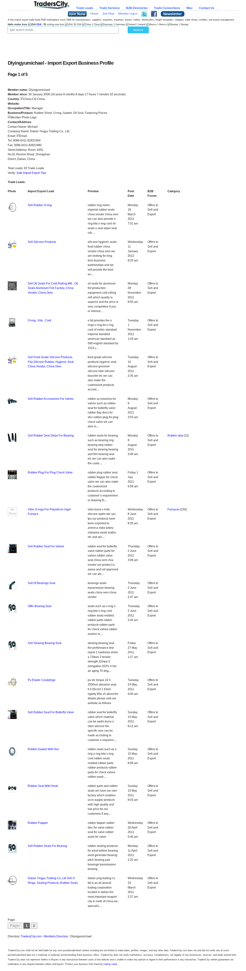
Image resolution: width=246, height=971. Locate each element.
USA (38, 24)
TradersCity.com (31, 936)
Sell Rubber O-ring (40, 205)
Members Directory (56, 936)
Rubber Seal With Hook (43, 785)
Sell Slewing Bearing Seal (44, 643)
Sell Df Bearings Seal (41, 583)
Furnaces (173, 509)
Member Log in (127, 13)
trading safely (110, 964)
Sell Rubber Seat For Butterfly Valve (51, 712)
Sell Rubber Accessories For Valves (51, 398)
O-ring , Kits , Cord (39, 320)
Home (94, 13)
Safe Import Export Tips (31, 172)
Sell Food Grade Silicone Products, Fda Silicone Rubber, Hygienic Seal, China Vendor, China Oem (51, 362)
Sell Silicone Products (42, 241)
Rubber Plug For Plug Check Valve (50, 472)
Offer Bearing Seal (39, 606)
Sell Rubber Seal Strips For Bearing (51, 435)
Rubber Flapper (38, 822)
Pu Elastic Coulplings (41, 680)
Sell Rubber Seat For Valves (46, 546)
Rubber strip (175, 435)
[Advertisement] (95, 46)
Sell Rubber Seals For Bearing (47, 845)
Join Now (108, 13)
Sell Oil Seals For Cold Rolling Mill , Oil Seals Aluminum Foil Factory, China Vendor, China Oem (53, 288)
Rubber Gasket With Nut (43, 749)
